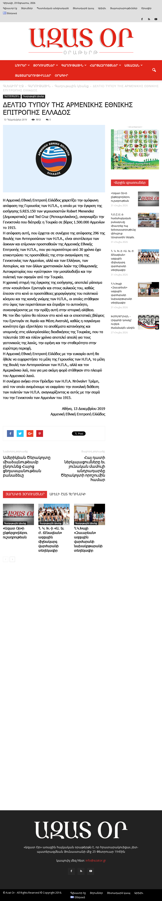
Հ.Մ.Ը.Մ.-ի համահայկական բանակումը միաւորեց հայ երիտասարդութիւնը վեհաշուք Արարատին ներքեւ (123, 226)
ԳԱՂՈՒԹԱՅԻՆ (72, 65)
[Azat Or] (81, 41)
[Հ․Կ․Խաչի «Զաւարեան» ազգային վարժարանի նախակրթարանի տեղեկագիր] (89, 514)
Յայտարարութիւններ (123, 8)
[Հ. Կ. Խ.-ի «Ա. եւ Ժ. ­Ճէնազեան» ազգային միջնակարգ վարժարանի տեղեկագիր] (53, 514)
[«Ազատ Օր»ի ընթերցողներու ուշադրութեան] (18, 514)
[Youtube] (156, 19)
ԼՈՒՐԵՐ (21, 65)
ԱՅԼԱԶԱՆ (131, 65)
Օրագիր (146, 8)
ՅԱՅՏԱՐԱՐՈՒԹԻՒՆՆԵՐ (33, 75)
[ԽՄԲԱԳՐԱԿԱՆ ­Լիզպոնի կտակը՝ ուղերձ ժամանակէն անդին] (148, 322)
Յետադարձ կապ (83, 8)
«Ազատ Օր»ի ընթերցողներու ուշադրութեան (15, 533)
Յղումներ (27, 8)
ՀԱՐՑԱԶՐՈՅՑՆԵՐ (104, 65)
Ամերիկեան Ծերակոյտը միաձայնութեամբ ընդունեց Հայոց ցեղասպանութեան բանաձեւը (26, 466)
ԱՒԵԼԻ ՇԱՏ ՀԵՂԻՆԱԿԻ (68, 494)
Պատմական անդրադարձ (53, 8)
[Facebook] (142, 19)
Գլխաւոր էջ (10, 8)
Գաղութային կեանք (33, 96)
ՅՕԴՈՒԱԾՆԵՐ (44, 65)
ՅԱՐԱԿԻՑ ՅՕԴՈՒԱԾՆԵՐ (25, 494)
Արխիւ (102, 8)
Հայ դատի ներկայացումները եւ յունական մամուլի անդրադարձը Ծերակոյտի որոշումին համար (83, 468)
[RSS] (149, 19)
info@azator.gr (96, 860)
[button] (154, 70)
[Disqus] (54, 629)
